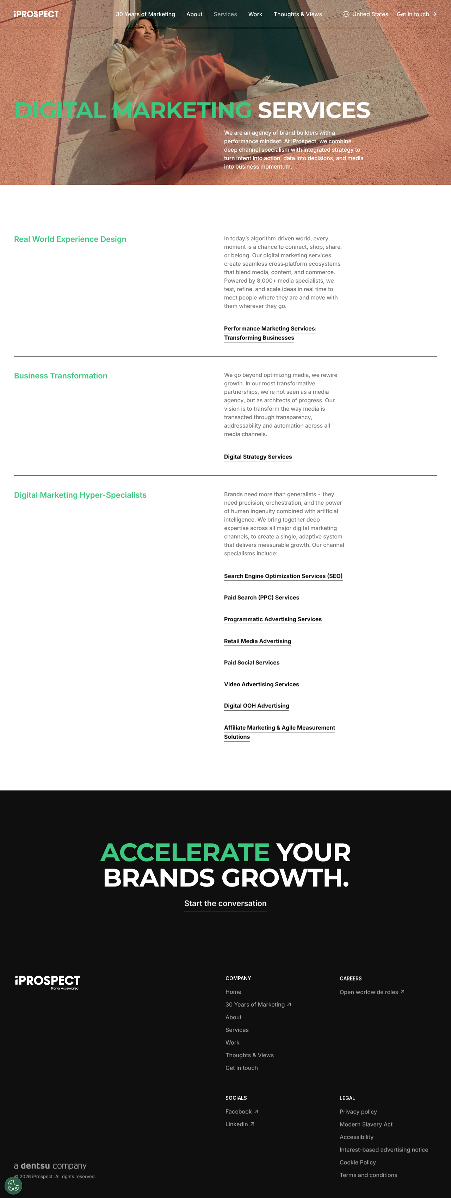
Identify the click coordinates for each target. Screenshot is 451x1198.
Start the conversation (225, 903)
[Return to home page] (36, 14)
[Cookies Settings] (13, 1185)
